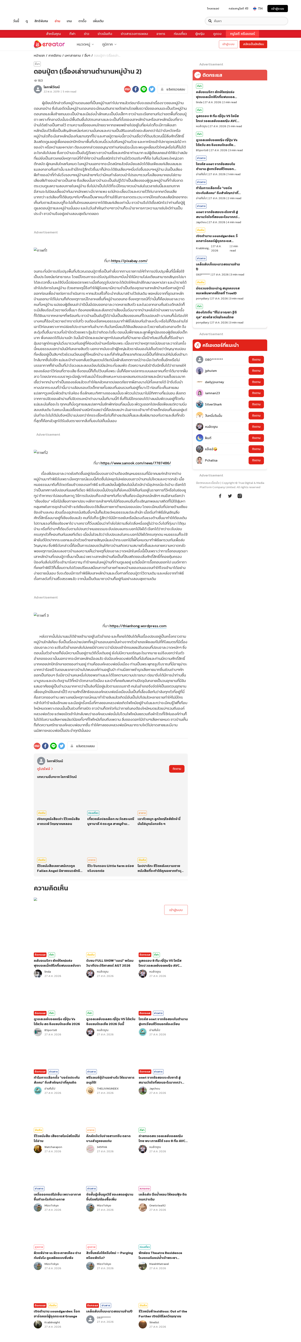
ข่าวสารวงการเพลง (134, 33)
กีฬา (72, 33)
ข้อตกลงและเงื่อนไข (208, 483)
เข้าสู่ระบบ (277, 8)
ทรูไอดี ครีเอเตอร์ (242, 33)
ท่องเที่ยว (180, 33)
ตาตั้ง (82, 21)
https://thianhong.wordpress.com (138, 626)
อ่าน (57, 21)
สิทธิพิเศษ (41, 21)
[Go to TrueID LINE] (239, 495)
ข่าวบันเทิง (105, 33)
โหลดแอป (213, 8)
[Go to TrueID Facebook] (220, 495)
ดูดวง (217, 33)
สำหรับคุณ (53, 33)
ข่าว (86, 33)
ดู (27, 21)
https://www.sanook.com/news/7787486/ (136, 463)
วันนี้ (16, 21)
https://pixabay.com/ (129, 261)
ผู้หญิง (200, 33)
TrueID (25, 8)
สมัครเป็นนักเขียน (253, 44)
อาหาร (160, 33)
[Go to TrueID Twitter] (230, 495)
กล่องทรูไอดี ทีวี (238, 8)
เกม (69, 21)
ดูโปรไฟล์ (43, 768)
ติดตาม (177, 769)
